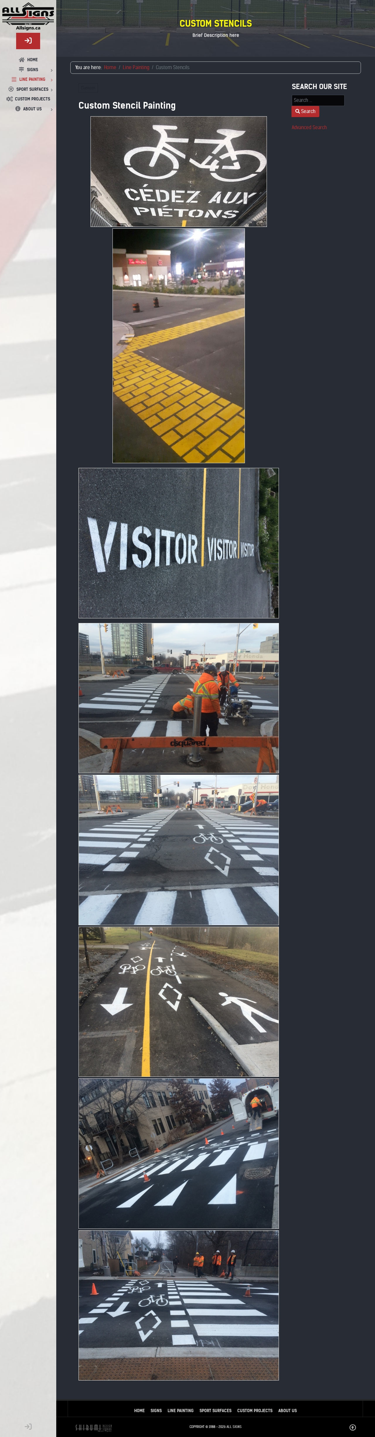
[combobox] (318, 100)
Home (139, 1410)
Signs (156, 1410)
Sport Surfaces (215, 1410)
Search (308, 111)
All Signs (234, 1427)
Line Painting (181, 1410)
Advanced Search (309, 127)
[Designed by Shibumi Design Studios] (93, 1428)
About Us (287, 1410)
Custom (88, 87)
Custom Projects (254, 1410)
